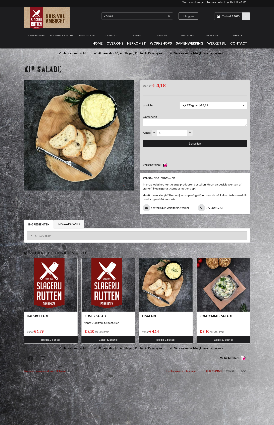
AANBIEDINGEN (36, 35)
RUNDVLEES (187, 35)
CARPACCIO (112, 35)
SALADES (162, 35)
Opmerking (150, 116)
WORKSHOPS (161, 43)
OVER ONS (115, 43)
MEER (236, 35)
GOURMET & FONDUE (61, 35)
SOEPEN (137, 35)
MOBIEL (230, 370)
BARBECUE (212, 35)
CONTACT (238, 43)
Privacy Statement (57, 371)
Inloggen (188, 16)
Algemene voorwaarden (36, 371)
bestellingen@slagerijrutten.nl (170, 207)
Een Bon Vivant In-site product (181, 371)
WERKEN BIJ (216, 43)
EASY (244, 370)
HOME (97, 43)
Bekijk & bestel (50, 339)
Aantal (147, 132)
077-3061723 (238, 2)
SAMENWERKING (189, 43)
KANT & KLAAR (87, 35)
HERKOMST (136, 43)
